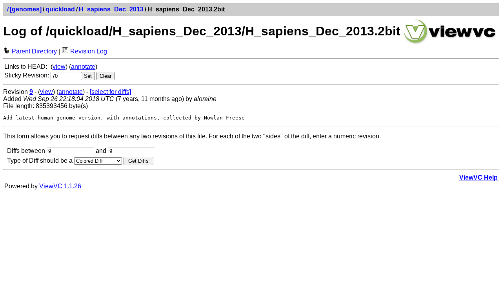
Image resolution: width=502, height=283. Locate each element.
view (59, 66)
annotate (83, 66)
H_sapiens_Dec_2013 (111, 9)
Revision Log (88, 51)
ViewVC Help (478, 177)
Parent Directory (33, 51)
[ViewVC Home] (450, 43)
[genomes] (26, 9)
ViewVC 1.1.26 (60, 186)
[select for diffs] (110, 91)
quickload (60, 9)
